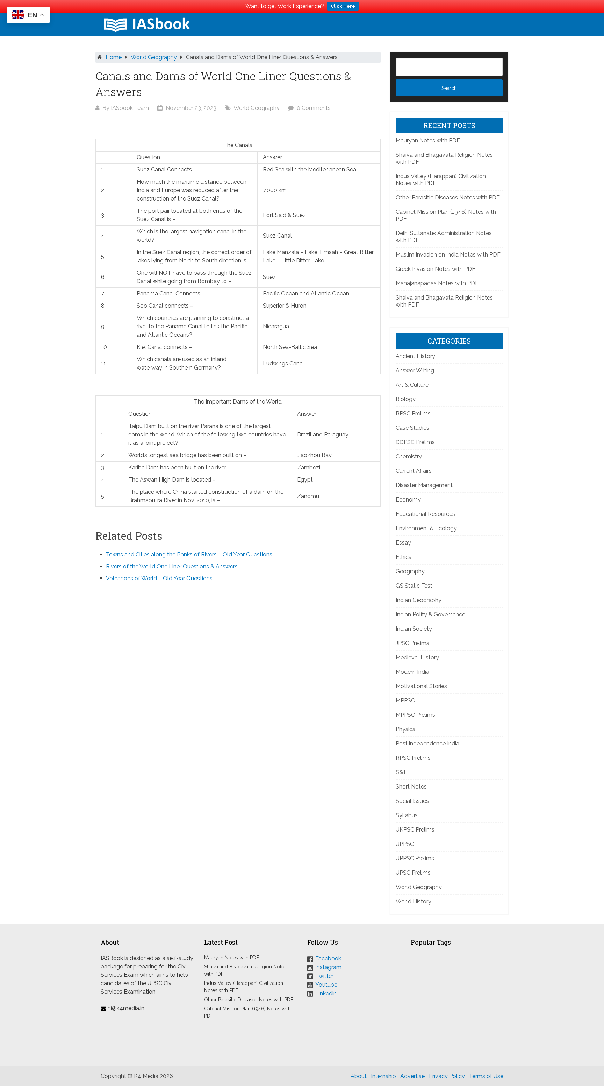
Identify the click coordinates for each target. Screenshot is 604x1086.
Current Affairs (414, 471)
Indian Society (414, 628)
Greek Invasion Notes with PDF (435, 269)
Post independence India (427, 743)
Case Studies (412, 428)
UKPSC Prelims (415, 829)
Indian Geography (418, 600)
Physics (405, 729)
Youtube (326, 984)
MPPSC (405, 700)
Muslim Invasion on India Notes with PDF (448, 254)
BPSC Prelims (413, 413)
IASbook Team (130, 108)
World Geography (154, 57)
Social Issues (412, 801)
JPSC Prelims (412, 643)
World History (413, 901)
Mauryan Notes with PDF (428, 140)
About (359, 1076)
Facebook (328, 958)
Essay (403, 542)
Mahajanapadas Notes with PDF (437, 283)
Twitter (324, 976)
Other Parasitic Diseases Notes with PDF (448, 197)
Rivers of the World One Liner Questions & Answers (172, 566)
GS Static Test (414, 585)
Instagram (328, 967)
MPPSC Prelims (415, 715)
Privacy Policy (447, 1076)
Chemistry (409, 456)
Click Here (343, 6)
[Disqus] (238, 682)
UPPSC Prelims (415, 858)
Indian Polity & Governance (430, 614)
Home (114, 57)
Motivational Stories (421, 686)
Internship (383, 1076)
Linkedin (326, 993)
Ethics (403, 557)
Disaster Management (424, 485)
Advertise (412, 1076)
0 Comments (314, 108)
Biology (406, 399)
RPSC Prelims (413, 758)
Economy (408, 499)
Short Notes (411, 786)
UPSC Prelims (413, 872)
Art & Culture (412, 384)
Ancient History (415, 356)
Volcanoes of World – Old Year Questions (159, 578)
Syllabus (407, 815)
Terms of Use (486, 1076)
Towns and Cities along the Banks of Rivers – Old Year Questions (189, 554)
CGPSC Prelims (415, 442)
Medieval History (417, 657)
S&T (401, 772)
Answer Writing (415, 370)
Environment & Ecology (426, 528)
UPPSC (405, 844)
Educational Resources (425, 514)
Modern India (412, 671)
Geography (410, 571)
